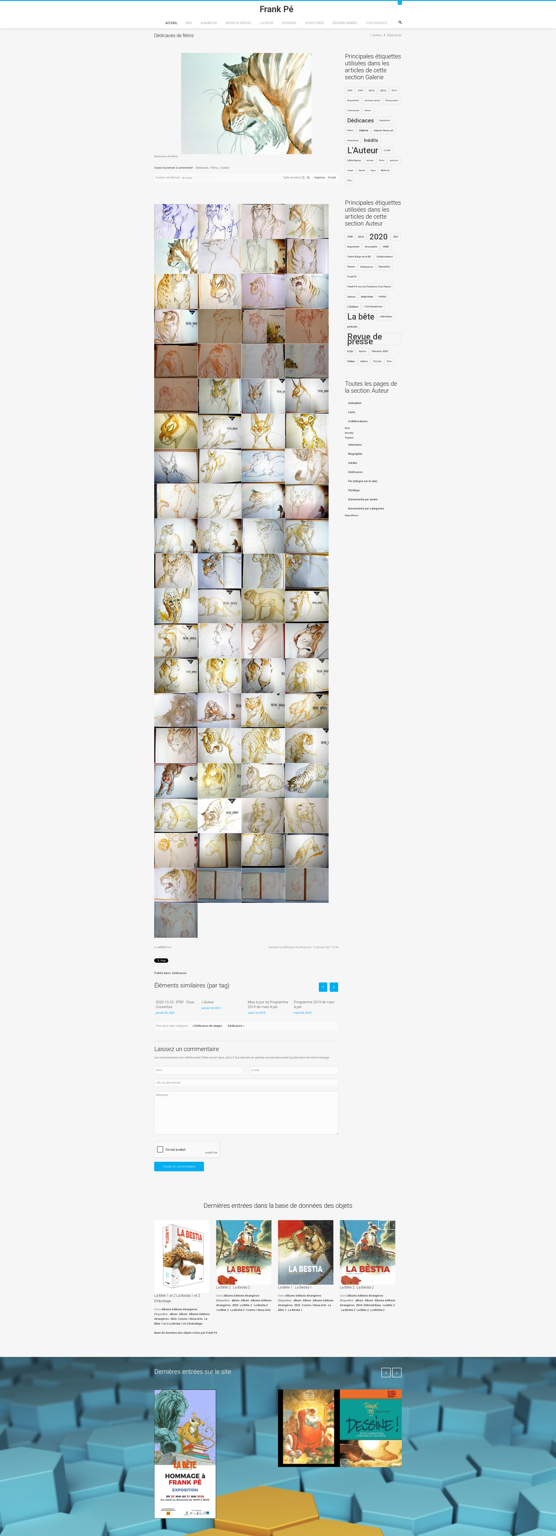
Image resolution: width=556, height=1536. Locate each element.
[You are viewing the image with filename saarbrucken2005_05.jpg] (176, 885)
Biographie (355, 453)
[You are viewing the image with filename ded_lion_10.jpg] (176, 710)
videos (364, 361)
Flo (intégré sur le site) (362, 481)
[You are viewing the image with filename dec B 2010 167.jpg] (176, 361)
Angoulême (353, 100)
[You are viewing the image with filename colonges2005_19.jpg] (307, 291)
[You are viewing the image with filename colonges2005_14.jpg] (219, 291)
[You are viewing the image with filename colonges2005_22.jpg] (176, 326)
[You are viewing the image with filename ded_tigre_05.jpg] (219, 745)
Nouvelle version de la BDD (244, 1400)
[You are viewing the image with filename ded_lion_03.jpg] (219, 640)
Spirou (362, 170)
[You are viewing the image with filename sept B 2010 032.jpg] (176, 920)
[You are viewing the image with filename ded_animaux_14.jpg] (307, 431)
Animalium (354, 403)
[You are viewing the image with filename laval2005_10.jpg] (176, 850)
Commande (353, 110)
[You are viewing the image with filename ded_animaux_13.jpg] (263, 431)
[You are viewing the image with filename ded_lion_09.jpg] (307, 675)
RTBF (350, 351)
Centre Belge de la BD (359, 256)
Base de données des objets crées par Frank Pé (185, 1332)
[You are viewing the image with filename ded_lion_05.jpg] (307, 640)
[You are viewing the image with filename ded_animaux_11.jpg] (219, 431)
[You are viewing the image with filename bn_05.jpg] (176, 256)
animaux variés (372, 100)
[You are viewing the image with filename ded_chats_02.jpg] (307, 466)
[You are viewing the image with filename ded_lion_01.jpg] (307, 605)
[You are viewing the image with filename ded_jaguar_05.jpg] (307, 571)
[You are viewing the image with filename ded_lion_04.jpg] (263, 640)
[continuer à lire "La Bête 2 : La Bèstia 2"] (367, 1252)
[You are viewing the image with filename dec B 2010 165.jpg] (263, 326)
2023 (235, 1305)
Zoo (349, 180)
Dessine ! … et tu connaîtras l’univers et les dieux (368, 1480)
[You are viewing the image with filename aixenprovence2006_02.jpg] (219, 221)
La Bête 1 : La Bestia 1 (295, 1287)
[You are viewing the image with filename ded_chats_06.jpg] (263, 501)
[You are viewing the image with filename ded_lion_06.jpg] (176, 675)
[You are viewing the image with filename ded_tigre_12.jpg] (176, 815)
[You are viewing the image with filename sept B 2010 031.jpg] (307, 885)
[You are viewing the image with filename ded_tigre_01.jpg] (219, 710)
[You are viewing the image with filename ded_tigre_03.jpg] (307, 710)
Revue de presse (238, 23)
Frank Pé (352, 276)
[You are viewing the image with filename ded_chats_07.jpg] (307, 501)
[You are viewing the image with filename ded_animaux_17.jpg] (219, 466)
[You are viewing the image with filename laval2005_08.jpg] (307, 815)
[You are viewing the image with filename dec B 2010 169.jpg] (263, 361)
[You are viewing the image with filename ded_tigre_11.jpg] (307, 780)
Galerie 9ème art (383, 130)
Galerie (363, 130)
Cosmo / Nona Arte (190, 1318)
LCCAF (387, 150)
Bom (347, 428)
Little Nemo (354, 160)
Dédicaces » (236, 1025)
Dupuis (351, 266)
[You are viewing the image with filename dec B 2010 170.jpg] (307, 361)
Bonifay (349, 433)
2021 (395, 236)
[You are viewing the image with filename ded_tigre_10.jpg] (263, 780)
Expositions (351, 515)
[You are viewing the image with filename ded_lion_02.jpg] (176, 640)
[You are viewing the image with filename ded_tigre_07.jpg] (307, 745)
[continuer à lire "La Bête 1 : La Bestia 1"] (305, 1252)
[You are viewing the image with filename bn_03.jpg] (263, 221)
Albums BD (208, 23)
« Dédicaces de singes (207, 1025)
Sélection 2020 (380, 351)
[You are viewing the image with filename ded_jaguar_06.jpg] (176, 605)
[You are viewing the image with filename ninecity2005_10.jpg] (263, 850)
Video (351, 361)
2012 (372, 90)
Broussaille (392, 100)
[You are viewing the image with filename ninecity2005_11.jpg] (307, 850)
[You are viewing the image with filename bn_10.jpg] (263, 256)
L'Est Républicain (373, 306)
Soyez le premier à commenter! (173, 167)
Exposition (384, 120)
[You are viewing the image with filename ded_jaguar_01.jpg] (307, 536)
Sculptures (314, 23)
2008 (349, 237)
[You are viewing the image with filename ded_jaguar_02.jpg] (176, 571)
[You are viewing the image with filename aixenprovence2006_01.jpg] (176, 221)
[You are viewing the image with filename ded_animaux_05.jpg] (263, 396)
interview (367, 296)
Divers (368, 110)
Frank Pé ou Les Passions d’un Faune (369, 286)
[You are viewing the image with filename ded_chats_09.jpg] (219, 536)
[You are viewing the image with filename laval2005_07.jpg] (263, 815)
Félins (214, 167)
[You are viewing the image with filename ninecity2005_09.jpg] (219, 850)
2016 (383, 90)
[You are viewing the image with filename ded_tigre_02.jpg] (263, 710)
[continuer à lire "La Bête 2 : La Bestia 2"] (243, 1252)
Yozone (377, 361)
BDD (189, 23)
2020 (378, 237)
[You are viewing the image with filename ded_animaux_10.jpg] (176, 431)
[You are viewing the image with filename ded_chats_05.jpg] (219, 501)
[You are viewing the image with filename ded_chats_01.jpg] (263, 466)
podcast (352, 326)
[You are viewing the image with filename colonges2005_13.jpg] (176, 291)
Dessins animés (345, 23)
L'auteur (266, 23)
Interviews (355, 444)
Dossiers (289, 23)
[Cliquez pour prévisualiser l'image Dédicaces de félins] (246, 103)
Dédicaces (202, 167)
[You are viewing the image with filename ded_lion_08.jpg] (263, 675)
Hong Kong (352, 140)
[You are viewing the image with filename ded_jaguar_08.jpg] (263, 605)
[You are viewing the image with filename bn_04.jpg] (307, 221)
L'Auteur (224, 167)
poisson (394, 160)
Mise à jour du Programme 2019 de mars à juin (268, 1004)
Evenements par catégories (366, 508)
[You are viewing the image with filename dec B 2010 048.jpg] (219, 326)
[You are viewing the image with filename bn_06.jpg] (219, 256)
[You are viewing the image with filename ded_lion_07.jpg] (219, 675)
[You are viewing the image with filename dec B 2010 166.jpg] (307, 326)
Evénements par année (363, 499)
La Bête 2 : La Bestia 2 (233, 1287)
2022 (297, 1305)
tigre (373, 170)
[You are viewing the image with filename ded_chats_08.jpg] (176, 536)
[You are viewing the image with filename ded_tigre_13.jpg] (219, 815)
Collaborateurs (384, 256)
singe (350, 170)
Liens (351, 412)
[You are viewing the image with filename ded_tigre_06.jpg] (263, 745)
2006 (360, 90)
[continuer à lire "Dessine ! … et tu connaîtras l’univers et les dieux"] (371, 1428)
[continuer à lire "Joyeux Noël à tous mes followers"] (309, 1428)
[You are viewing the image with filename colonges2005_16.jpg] (263, 291)
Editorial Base (372, 1305)
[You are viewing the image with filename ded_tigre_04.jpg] (176, 745)
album (173, 1314)
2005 (349, 90)
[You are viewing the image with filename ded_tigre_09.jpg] (219, 780)
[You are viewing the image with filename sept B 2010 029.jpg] (219, 885)
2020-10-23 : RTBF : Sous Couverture (175, 1004)
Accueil (171, 23)
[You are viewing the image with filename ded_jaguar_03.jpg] (219, 571)
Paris (381, 160)
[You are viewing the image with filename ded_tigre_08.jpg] (176, 780)
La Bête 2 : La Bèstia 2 (230, 1310)
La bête (360, 316)
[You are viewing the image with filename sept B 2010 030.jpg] (263, 885)
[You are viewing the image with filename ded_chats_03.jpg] (176, 501)
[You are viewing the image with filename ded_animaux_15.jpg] (176, 466)
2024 (173, 1318)
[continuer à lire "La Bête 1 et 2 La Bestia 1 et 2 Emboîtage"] (182, 1256)
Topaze (349, 437)
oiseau (370, 160)
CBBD (386, 246)
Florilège (354, 490)
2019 (394, 90)
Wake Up (385, 170)
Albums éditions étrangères (179, 1309)
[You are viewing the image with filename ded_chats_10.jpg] (263, 536)
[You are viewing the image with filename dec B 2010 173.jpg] (176, 396)
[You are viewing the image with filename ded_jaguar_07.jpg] (219, 605)
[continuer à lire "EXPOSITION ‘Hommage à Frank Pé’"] (185, 1453)
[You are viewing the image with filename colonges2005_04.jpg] (307, 256)
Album (183, 1314)
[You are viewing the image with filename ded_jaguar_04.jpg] (263, 571)
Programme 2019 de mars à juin (314, 1004)
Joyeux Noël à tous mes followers (303, 1477)
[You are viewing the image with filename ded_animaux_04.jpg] (219, 396)
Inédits (371, 140)
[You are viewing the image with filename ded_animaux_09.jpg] (307, 396)
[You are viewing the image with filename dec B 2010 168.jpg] (219, 361)
